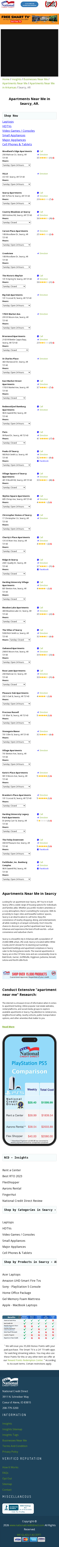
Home (5, 79)
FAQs (5, 1473)
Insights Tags (10, 1435)
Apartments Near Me (14, 83)
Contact (6, 1489)
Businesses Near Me (35, 79)
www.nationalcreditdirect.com (27, 1525)
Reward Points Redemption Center (25, 1360)
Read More (8, 1026)
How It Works (10, 1467)
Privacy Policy (10, 1451)
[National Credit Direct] (8, 4)
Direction (44, 154)
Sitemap (7, 1484)
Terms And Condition (14, 1446)
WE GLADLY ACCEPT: (29, 1535)
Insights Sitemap (12, 1429)
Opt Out (7, 1478)
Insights (16, 79)
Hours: (5, 161)
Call (41, 151)
